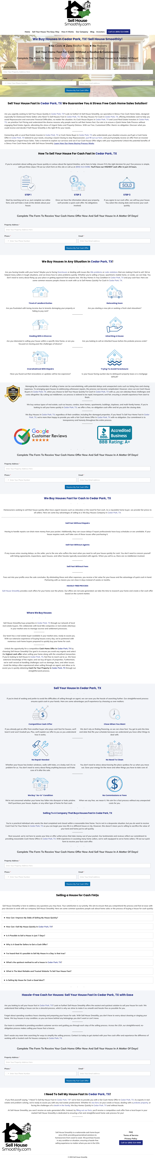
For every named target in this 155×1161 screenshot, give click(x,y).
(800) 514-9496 (83, 167)
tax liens (95, 1102)
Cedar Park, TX (74, 39)
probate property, (140, 1102)
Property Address (9, 67)
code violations (111, 272)
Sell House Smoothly (11, 591)
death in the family (62, 1105)
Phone (5, 78)
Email (81, 78)
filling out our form (84, 1110)
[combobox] (4, 83)
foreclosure (62, 272)
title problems (96, 272)
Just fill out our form (94, 138)
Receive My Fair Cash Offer (77, 90)
